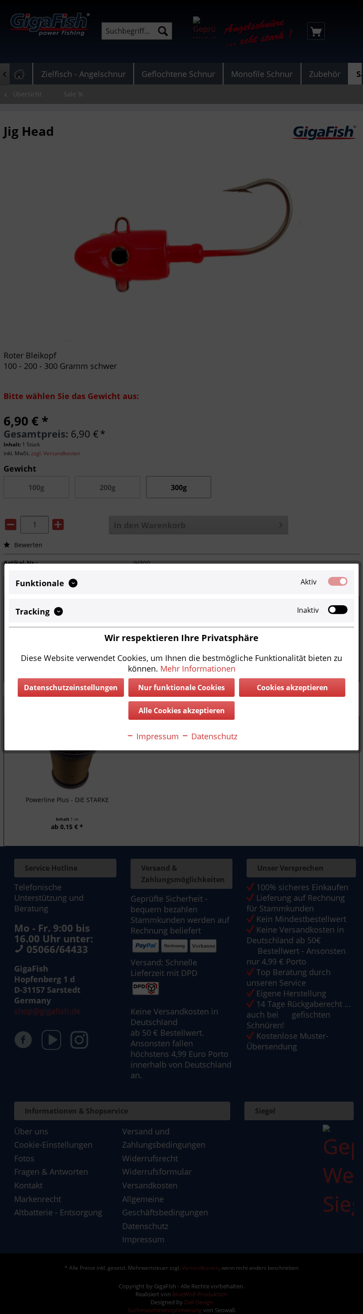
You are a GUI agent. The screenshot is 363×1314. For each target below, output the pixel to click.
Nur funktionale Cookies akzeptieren (181, 690)
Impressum (156, 736)
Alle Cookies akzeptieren (182, 710)
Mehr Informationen (198, 668)
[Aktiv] (338, 581)
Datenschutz (213, 736)
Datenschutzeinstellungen (71, 687)
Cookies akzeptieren (292, 687)
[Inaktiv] (338, 609)
